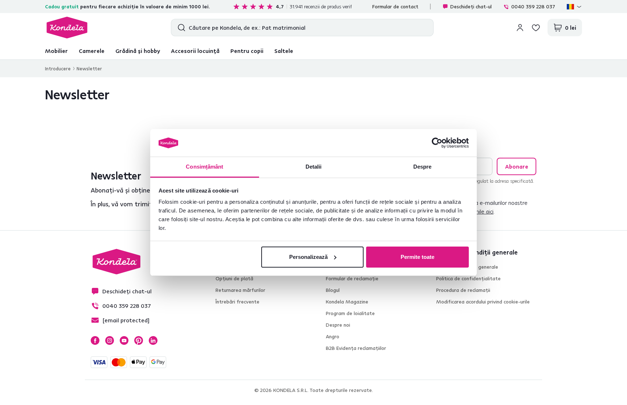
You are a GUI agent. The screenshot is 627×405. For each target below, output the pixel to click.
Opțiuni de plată (234, 278)
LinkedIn (153, 340)
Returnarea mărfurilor (240, 290)
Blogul (333, 290)
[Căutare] (180, 27)
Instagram (109, 340)
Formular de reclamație (352, 278)
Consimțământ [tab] (204, 167)
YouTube (124, 340)
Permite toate (417, 257)
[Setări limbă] (574, 6)
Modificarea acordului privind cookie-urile (483, 301)
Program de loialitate (350, 313)
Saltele (283, 50)
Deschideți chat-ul (471, 6)
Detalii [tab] (314, 167)
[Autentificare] (520, 27)
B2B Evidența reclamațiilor (356, 348)
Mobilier (56, 50)
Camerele (91, 50)
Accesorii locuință (195, 50)
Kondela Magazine (347, 301)
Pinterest (138, 340)
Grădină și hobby (137, 50)
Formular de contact (395, 6)
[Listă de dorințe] (536, 27)
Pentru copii (246, 50)
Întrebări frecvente (237, 301)
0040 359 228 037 (533, 6)
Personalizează (308, 257)
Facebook (95, 340)
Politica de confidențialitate (468, 278)
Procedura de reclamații (463, 290)
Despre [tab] (422, 167)
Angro (332, 336)
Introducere (58, 68)
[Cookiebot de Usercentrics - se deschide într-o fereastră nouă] (437, 142)
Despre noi (338, 325)
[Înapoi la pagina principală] (67, 27)
